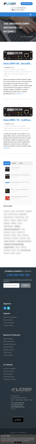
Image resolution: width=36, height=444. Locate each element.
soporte (17, 247)
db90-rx (17, 71)
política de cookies (5, 441)
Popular (6, 163)
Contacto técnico (8, 325)
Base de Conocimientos (10, 317)
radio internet (25, 130)
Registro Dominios (8, 349)
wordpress (25, 250)
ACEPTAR (18, 442)
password (13, 235)
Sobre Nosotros (7, 374)
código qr (6, 220)
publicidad (22, 238)
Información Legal (8, 376)
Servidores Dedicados (9, 344)
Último (14, 163)
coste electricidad (19, 217)
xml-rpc (13, 253)
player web (25, 235)
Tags (20, 163)
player (19, 235)
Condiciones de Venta (9, 379)
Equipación (13, 69)
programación (7, 238)
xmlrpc (18, 253)
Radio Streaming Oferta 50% (19, 196)
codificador (10, 128)
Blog (25, 36)
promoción (15, 238)
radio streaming (20, 74)
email (23, 229)
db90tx (5, 74)
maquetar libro (20, 232)
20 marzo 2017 (9, 67)
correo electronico (8, 217)
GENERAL (7, 69)
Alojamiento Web (8, 347)
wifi (18, 250)
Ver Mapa (13, 409)
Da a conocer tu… (16, 167)
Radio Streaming (21, 69)
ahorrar (13, 211)
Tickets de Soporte (8, 322)
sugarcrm (23, 247)
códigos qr (13, 220)
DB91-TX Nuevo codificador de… (20, 189)
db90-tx (10, 74)
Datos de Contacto (8, 371)
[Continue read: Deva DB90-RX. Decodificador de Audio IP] (18, 59)
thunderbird (7, 250)
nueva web (6, 235)
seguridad (9, 247)
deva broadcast (27, 71)
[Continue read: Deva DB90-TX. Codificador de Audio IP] (18, 116)
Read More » (20, 93)
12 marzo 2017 (9, 124)
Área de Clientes (8, 320)
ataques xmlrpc (20, 211)
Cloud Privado (7, 352)
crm (27, 217)
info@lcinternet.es (19, 407)
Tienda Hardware (8, 355)
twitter (13, 250)
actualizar (6, 211)
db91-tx (19, 223)
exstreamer (7, 232)
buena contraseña (13, 214)
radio (29, 238)
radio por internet (24, 241)
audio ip (28, 211)
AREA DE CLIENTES (27, 3)
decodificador (11, 71)
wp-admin (6, 253)
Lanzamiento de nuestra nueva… (20, 182)
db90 (13, 74)
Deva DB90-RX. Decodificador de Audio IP (18, 63)
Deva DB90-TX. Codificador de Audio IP (18, 120)
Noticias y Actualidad (9, 368)
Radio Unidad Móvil (8, 341)
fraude (13, 232)
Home (21, 36)
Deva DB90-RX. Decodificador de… (21, 175)
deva (21, 71)
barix (5, 214)
